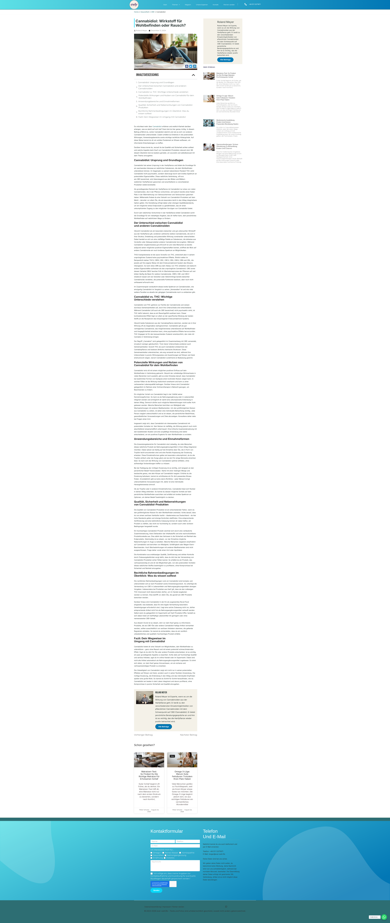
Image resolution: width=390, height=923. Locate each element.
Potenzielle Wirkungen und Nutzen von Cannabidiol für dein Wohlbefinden (166, 96)
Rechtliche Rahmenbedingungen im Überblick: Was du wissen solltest (163, 112)
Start (165, 5)
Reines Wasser (171, 853)
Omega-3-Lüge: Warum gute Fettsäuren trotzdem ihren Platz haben (182, 775)
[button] (186, 66)
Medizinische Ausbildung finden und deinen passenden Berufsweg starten (227, 122)
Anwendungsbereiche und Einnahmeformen (159, 101)
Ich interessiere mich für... (162, 850)
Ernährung (158, 858)
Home (136, 12)
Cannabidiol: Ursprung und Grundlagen (156, 82)
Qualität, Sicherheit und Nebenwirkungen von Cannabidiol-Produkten (165, 106)
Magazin (188, 5)
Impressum (167, 907)
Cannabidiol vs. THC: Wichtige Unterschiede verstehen (163, 92)
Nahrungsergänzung (176, 855)
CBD (152, 12)
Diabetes (170, 858)
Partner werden (229, 5)
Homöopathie (188, 853)
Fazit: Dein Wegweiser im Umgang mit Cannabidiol (162, 117)
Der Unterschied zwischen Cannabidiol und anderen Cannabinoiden (162, 87)
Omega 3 (157, 853)
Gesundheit (145, 12)
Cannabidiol (157, 126)
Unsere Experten (202, 5)
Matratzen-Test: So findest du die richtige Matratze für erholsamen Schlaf (149, 775)
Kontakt (215, 5)
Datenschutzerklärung (153, 907)
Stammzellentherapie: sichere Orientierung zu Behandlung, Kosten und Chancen (227, 146)
